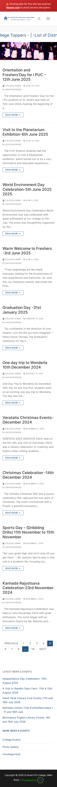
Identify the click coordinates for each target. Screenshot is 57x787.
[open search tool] (39, 18)
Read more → (13, 115)
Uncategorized (13, 89)
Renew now (13, 7)
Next (43, 649)
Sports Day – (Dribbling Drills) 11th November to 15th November (28, 532)
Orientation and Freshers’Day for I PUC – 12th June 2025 (24, 74)
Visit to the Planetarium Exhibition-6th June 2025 (25, 132)
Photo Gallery (11, 746)
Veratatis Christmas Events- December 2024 (28, 419)
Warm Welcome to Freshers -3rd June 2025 (27, 250)
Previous (11, 643)
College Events (12, 739)
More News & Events (16, 730)
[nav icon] (48, 18)
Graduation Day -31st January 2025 (22, 309)
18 (33, 649)
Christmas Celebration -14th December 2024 (28, 475)
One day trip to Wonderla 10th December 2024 (25, 364)
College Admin (13, 86)
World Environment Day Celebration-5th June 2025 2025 (27, 189)
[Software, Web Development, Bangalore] (33, 779)
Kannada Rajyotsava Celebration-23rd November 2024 (28, 588)
